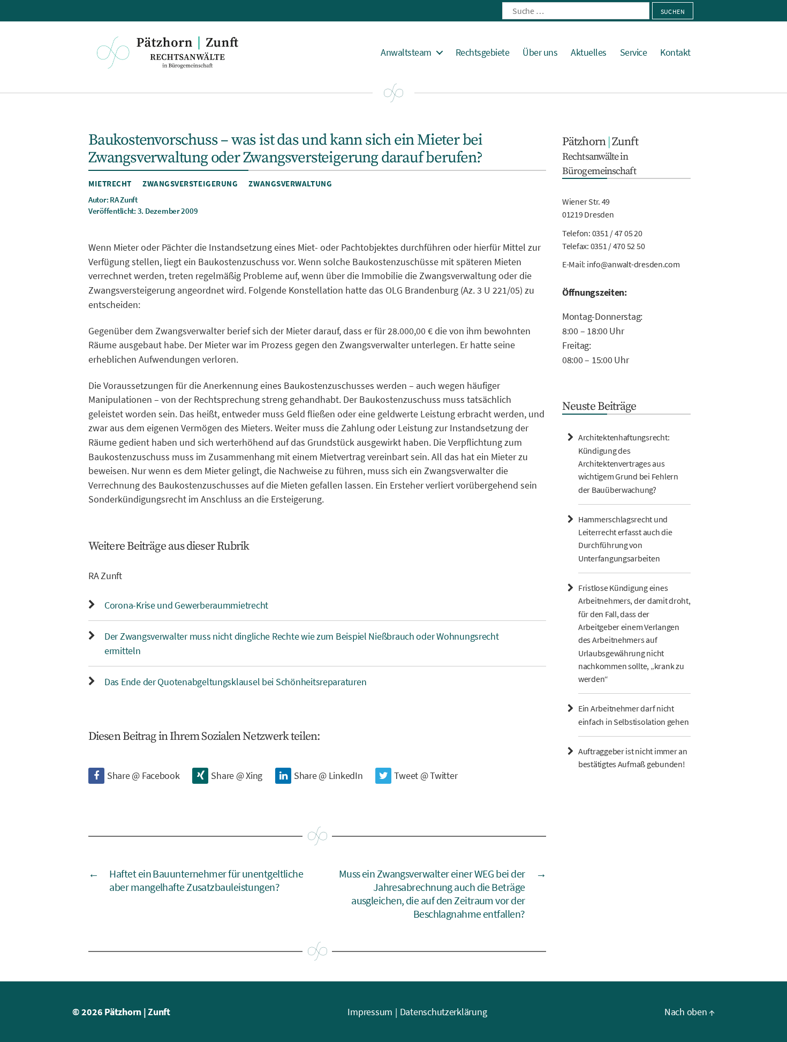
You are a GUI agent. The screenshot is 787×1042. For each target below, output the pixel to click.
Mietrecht (110, 183)
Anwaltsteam (406, 52)
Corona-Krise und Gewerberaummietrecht (186, 605)
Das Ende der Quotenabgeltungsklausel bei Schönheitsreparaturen (235, 682)
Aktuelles (589, 52)
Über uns (540, 52)
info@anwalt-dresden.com (633, 264)
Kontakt (675, 52)
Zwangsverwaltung (290, 183)
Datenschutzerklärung (443, 1012)
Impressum (369, 1012)
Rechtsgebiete (483, 52)
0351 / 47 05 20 (617, 233)
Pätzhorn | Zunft (137, 1012)
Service (633, 52)
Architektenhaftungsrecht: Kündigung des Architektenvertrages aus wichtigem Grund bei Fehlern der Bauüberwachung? (628, 463)
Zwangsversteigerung (190, 183)
